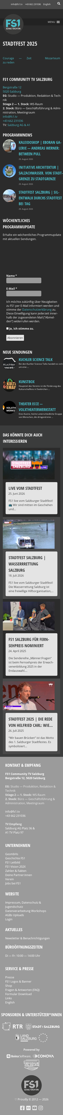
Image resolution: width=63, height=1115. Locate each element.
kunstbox (26, 381)
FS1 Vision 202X (15, 867)
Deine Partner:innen (18, 875)
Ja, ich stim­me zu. (21, 328)
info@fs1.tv (17, 4)
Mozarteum (52, 58)
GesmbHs (11, 854)
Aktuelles (13, 929)
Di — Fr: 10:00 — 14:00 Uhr (22, 956)
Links (8, 998)
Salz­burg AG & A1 (19, 125)
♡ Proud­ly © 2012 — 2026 (31, 1099)
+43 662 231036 (33, 4)
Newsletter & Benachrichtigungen (27, 938)
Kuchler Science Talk (35, 359)
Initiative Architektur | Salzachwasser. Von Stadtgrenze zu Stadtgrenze (41, 173)
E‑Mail (11, 289)
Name (11, 276)
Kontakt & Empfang (23, 765)
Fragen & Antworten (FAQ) (22, 990)
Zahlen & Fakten (15, 871)
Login (8, 919)
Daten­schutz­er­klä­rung (37, 309)
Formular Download (18, 994)
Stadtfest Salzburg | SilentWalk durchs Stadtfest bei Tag (40, 197)
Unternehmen (17, 845)
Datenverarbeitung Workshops (25, 911)
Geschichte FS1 (15, 858)
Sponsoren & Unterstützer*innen (31, 1014)
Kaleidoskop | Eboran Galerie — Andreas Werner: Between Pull (40, 148)
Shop (8, 986)
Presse (9, 977)
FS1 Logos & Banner (18, 981)
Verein (9, 879)
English (47, 4)
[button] (51, 21)
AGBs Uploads (14, 915)
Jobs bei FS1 (13, 883)
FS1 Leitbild (12, 862)
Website (12, 894)
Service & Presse (19, 968)
